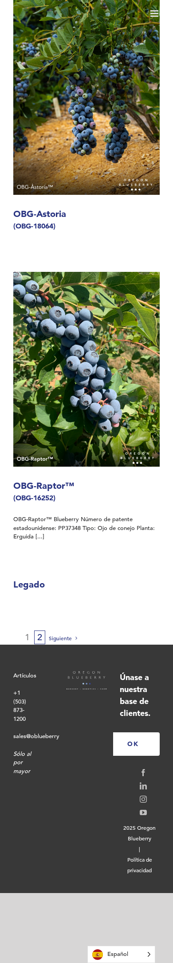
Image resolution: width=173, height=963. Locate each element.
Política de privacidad (139, 865)
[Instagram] (143, 799)
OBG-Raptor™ (43, 491)
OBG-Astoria (39, 219)
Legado (29, 584)
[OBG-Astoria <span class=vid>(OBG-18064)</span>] (86, 97)
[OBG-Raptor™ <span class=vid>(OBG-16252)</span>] (86, 369)
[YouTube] (143, 812)
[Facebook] (143, 772)
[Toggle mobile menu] (155, 13)
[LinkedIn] (143, 785)
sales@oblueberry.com (42, 736)
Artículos (24, 675)
